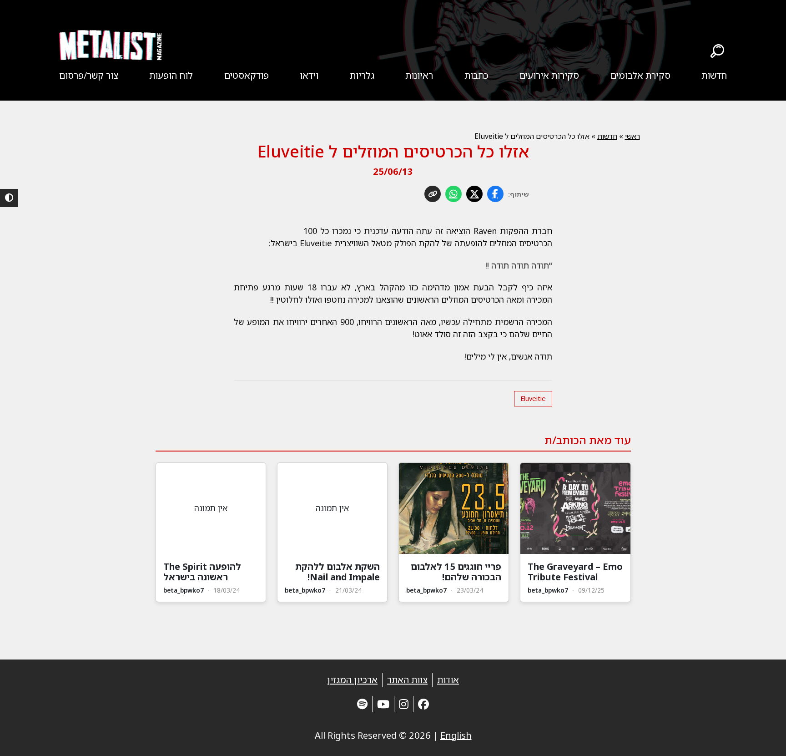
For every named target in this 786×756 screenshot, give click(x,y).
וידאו (309, 75)
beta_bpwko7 (548, 590)
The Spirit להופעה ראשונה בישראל (202, 571)
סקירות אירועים (549, 75)
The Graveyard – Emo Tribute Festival (575, 571)
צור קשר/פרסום (88, 75)
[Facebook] (423, 703)
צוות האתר (407, 680)
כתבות (476, 75)
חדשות (714, 75)
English (456, 735)
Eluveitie (533, 398)
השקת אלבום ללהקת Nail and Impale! (337, 571)
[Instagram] (403, 703)
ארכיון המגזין (352, 680)
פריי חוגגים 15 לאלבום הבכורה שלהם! (456, 571)
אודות (448, 680)
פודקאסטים (246, 75)
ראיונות (419, 75)
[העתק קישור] (432, 194)
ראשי (632, 136)
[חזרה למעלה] (763, 738)
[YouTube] (383, 703)
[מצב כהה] (9, 198)
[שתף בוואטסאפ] (453, 194)
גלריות (362, 75)
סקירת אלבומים (640, 75)
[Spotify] (362, 703)
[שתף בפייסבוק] (495, 194)
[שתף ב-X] (474, 194)
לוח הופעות (171, 75)
